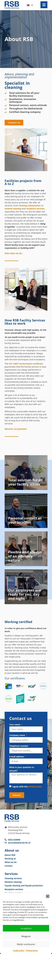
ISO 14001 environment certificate (26, 363)
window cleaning (13, 208)
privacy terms (35, 786)
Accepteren (26, 928)
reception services (35, 208)
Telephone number (18, 746)
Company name (17, 735)
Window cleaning (13, 882)
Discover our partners (15, 429)
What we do (11, 862)
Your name (15, 724)
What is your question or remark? (21, 769)
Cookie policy (18, 950)
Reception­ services (14, 889)
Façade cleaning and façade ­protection (24, 885)
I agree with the (27, 786)
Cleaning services (13, 878)
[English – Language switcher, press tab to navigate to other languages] (29, 5)
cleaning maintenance (29, 205)
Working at (10, 858)
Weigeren (26, 936)
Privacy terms (32, 950)
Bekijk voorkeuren (26, 944)
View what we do (13, 253)
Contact (8, 865)
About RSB (10, 855)
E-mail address (16, 756)
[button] (47, 896)
